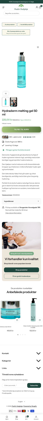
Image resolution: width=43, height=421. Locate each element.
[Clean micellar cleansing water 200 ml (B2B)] (33, 309)
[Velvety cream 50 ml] (10, 309)
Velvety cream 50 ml (5, 326)
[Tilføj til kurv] (17, 320)
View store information (13, 213)
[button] (18, 335)
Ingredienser (9, 201)
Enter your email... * (10, 385)
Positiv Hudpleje (17, 406)
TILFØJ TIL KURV (21, 129)
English (20, 402)
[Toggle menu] (3, 7)
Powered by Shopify (30, 406)
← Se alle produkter (9, 24)
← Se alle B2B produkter (26, 24)
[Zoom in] (21, 70)
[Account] (37, 7)
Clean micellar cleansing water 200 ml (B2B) (32, 326)
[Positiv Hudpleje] (19, 7)
